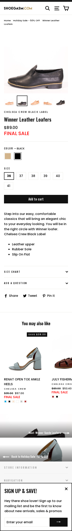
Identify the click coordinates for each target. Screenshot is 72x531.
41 (8, 186)
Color (14, 148)
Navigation (13, 480)
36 (9, 176)
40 (58, 176)
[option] (36, 61)
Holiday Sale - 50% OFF (26, 20)
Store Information (20, 467)
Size (7, 168)
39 (45, 176)
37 (21, 176)
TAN (8, 156)
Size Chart (12, 271)
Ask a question (15, 283)
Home (7, 20)
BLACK (18, 156)
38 (33, 176)
